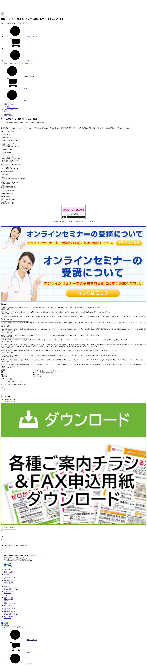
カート (28, 48)
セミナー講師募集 (8, 582)
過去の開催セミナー (9, 580)
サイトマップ (7, 593)
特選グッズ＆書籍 (8, 109)
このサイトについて (9, 591)
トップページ (7, 103)
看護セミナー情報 (8, 104)
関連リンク (7, 586)
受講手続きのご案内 (9, 401)
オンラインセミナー (12, 108)
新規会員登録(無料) (32, 36)
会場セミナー (10, 106)
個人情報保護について (10, 588)
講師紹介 (6, 578)
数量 (2, 387)
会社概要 (6, 111)
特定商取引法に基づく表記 (11, 589)
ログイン (29, 60)
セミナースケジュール (10, 399)
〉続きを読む (4, 369)
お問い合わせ (7, 583)
